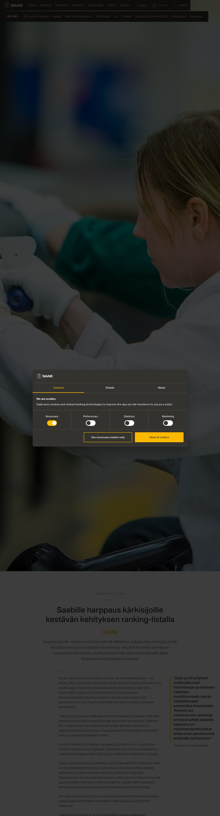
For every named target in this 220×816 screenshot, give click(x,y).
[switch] (91, 423)
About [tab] (161, 387)
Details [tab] (110, 387)
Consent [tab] (58, 387)
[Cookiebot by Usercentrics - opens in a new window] (168, 376)
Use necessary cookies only (108, 437)
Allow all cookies (159, 437)
